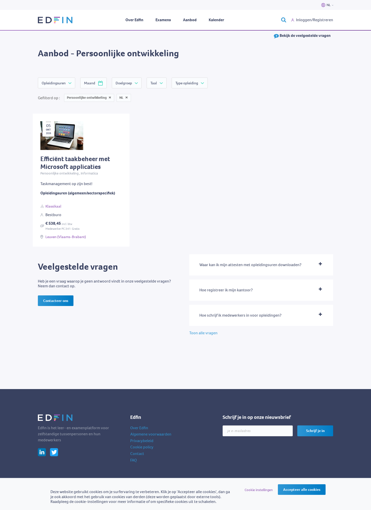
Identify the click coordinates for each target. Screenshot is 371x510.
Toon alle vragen (203, 333)
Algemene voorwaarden (150, 434)
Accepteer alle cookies (301, 489)
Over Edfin (134, 19)
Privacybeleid (141, 440)
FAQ (133, 460)
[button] (261, 265)
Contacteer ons (55, 300)
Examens (163, 19)
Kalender (216, 19)
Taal (153, 83)
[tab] (261, 264)
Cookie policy (141, 447)
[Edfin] (55, 20)
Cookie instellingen (259, 490)
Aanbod (190, 19)
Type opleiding (186, 83)
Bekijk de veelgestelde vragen (305, 35)
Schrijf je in (315, 430)
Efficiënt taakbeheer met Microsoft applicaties (72, 116)
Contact (137, 453)
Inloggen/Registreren (314, 19)
